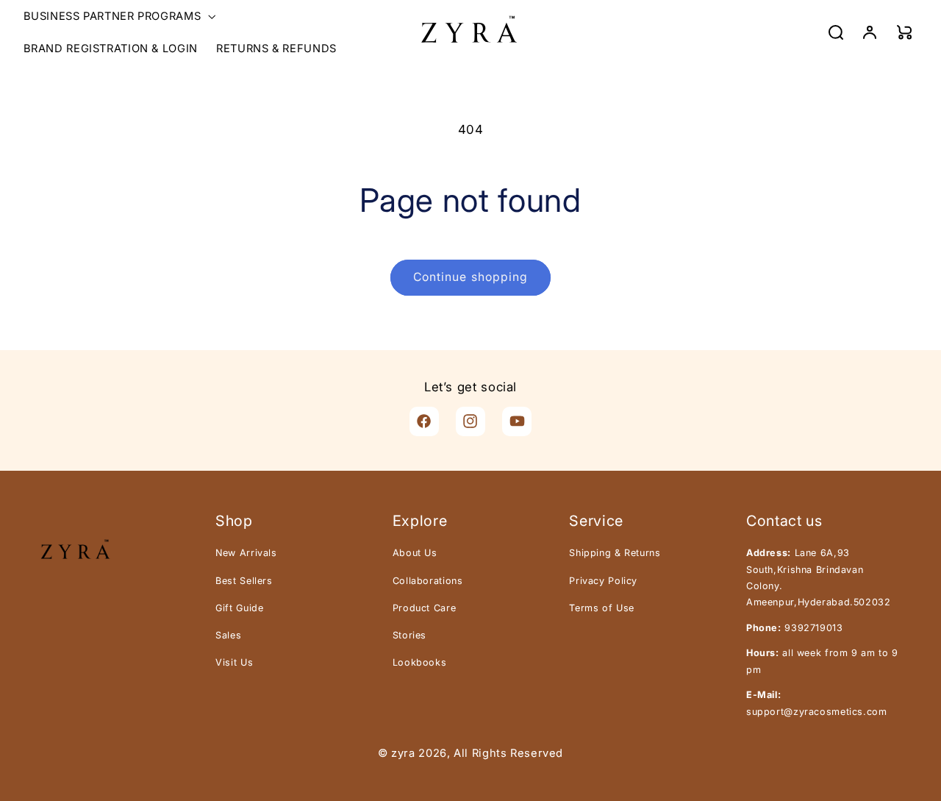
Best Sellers (244, 580)
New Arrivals (246, 552)
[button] (118, 16)
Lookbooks (420, 662)
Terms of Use (601, 607)
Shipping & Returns (614, 552)
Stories (409, 635)
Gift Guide (239, 607)
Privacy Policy (603, 580)
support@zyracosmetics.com (816, 711)
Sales (228, 635)
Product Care (425, 607)
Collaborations (428, 580)
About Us (415, 552)
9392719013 (813, 627)
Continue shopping (470, 277)
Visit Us (234, 662)
